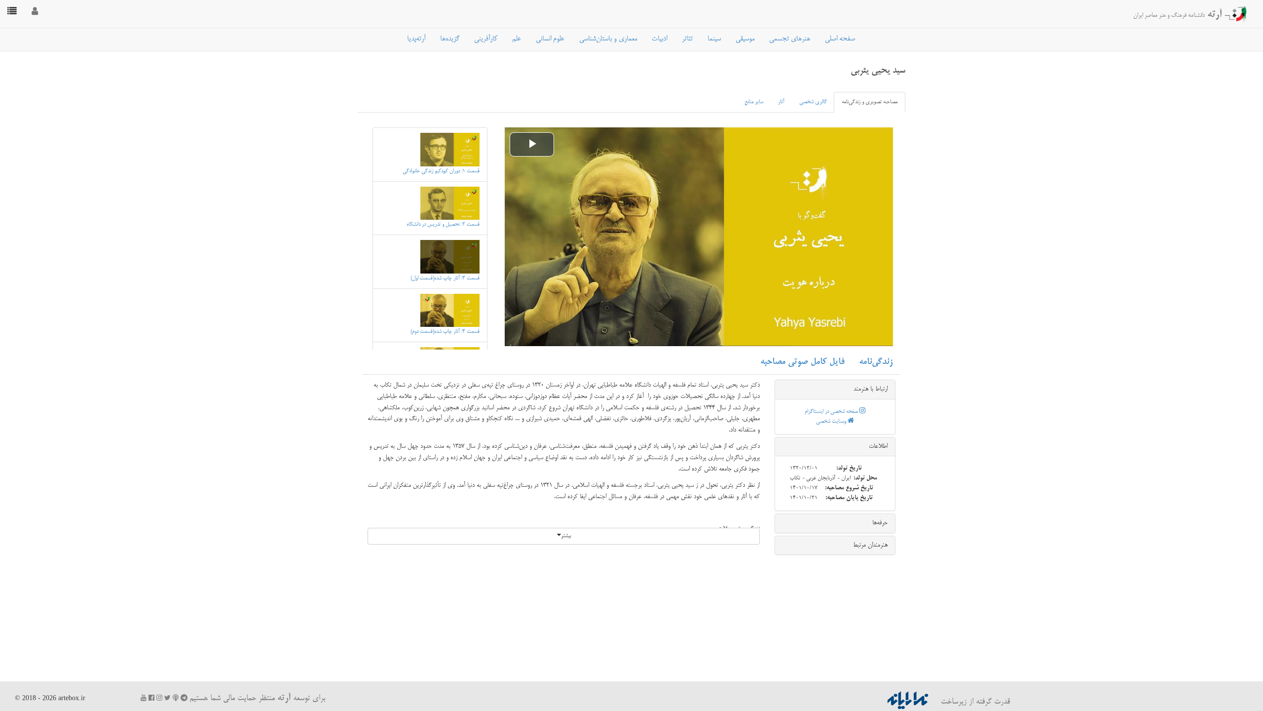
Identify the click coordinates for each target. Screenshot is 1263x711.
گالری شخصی (813, 102)
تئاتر (687, 39)
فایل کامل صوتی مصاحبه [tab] (802, 362)
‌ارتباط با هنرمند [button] (871, 389)
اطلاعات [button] (878, 446)
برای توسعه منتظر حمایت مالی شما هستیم (257, 699)
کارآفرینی (485, 39)
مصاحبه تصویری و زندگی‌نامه (869, 102)
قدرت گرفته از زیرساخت (974, 702)
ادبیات (659, 39)
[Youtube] (144, 698)
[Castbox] (176, 698)
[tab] (835, 389)
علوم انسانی (550, 39)
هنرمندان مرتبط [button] (870, 545)
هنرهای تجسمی (789, 39)
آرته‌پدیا (416, 39)
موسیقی (745, 39)
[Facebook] (151, 698)
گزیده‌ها (449, 39)
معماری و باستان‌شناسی (608, 39)
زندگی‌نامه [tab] (875, 362)
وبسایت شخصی (832, 421)
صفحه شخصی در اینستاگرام (832, 411)
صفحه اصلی (840, 39)
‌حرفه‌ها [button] (880, 523)
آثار (781, 102)
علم (516, 39)
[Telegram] (184, 698)
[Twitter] (167, 698)
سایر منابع (753, 102)
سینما (714, 39)
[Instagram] (159, 698)
